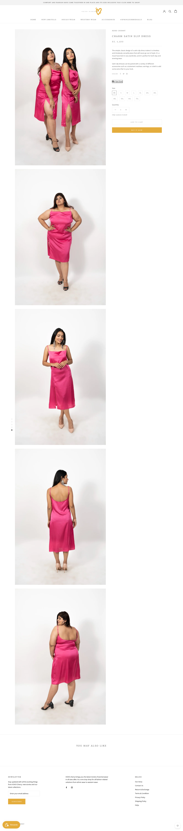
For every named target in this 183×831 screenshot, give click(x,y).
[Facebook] (120, 74)
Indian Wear (68, 19)
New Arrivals (48, 19)
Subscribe (17, 801)
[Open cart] (175, 11)
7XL (137, 99)
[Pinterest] (127, 74)
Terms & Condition (142, 793)
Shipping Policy (140, 801)
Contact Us (139, 785)
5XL (122, 99)
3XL (154, 93)
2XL (147, 93)
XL (140, 93)
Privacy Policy (140, 797)
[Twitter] (123, 74)
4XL (114, 99)
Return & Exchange (142, 789)
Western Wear (88, 19)
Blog (149, 19)
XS (114, 93)
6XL (129, 99)
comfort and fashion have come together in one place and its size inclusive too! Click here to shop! (91, 2)
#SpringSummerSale (131, 19)
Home (33, 19)
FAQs (137, 805)
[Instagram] (72, 787)
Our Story (138, 782)
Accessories (108, 19)
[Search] (170, 11)
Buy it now (137, 130)
